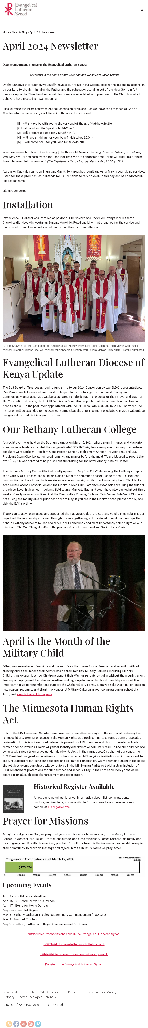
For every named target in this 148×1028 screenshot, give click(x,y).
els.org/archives (59, 807)
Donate (73, 992)
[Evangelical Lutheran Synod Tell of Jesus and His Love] (21, 10)
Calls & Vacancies (51, 992)
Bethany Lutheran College (100, 992)
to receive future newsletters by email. (74, 954)
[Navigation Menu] (135, 10)
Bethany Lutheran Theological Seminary (29, 997)
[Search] (142, 10)
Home (6, 32)
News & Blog (19, 32)
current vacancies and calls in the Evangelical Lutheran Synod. (74, 934)
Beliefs (30, 992)
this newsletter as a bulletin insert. (74, 944)
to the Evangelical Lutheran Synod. (74, 964)
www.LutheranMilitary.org (34, 694)
